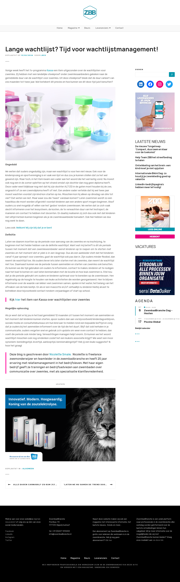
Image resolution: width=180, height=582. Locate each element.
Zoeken (139, 69)
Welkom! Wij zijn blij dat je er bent (34, 227)
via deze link (158, 540)
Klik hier (108, 540)
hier (18, 299)
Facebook (9, 531)
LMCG (43, 55)
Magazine (72, 28)
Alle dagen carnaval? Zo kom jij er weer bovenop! (36, 484)
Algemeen (28, 469)
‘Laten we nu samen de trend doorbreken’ (89, 484)
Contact (119, 28)
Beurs (87, 28)
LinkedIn (9, 534)
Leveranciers (102, 28)
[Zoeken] (172, 74)
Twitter (8, 540)
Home (59, 28)
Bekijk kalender (142, 328)
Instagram (9, 537)
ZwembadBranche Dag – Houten (158, 312)
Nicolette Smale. (60, 354)
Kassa (50, 70)
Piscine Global (152, 322)
